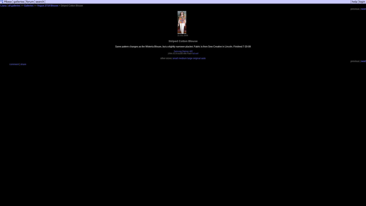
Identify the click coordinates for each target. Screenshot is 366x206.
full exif (195, 53)
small (175, 58)
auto (203, 58)
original (197, 58)
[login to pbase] (362, 3)
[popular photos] (198, 3)
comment (14, 64)
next (363, 9)
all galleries (14, 5)
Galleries (28, 5)
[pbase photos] (6, 3)
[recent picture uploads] (19, 3)
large (189, 58)
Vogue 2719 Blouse (47, 5)
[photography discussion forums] (30, 3)
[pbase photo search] (40, 3)
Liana (3, 5)
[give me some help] (354, 3)
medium (183, 58)
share (23, 64)
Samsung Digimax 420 (183, 51)
